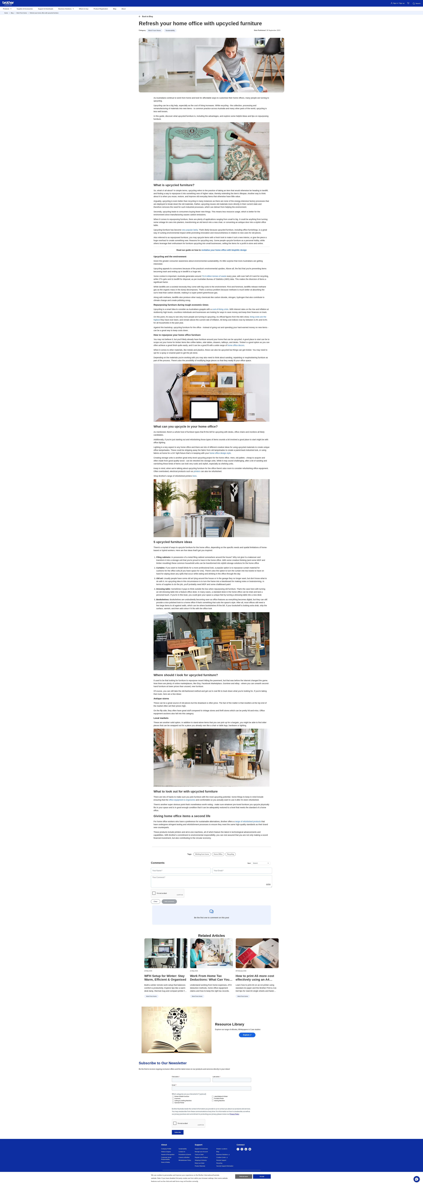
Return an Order (199, 1163)
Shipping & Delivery (201, 1160)
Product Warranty (200, 1166)
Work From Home (21, 13)
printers (197, 471)
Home (6, 13)
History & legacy (166, 1151)
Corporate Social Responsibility (166, 1158)
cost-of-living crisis (220, 309)
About (124, 9)
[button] (417, 1179)
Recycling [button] (230, 854)
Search (418, 3)
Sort (249, 863)
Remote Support (221, 1160)
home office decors (235, 345)
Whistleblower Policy (185, 1160)
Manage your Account (201, 1151)
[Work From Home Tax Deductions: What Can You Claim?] (211, 953)
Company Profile (166, 1149)
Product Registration (101, 9)
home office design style (220, 453)
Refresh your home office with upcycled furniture (44, 13)
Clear (155, 901)
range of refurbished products (248, 821)
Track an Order (199, 1154)
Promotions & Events (185, 1154)
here (195, 476)
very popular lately (190, 230)
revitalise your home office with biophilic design (224, 250)
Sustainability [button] (170, 30)
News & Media (165, 1162)
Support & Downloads (45, 9)
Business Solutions (222, 1154)
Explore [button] (246, 1035)
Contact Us (182, 1151)
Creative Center (221, 1157)
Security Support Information (224, 1166)
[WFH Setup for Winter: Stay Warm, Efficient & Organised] (165, 953)
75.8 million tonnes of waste (214, 276)
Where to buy (83, 9)
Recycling (219, 1163)
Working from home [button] (202, 854)
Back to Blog (147, 16)
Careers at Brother (184, 1157)
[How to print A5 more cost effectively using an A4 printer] (257, 953)
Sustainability (183, 1149)
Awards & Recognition (167, 1154)
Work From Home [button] (154, 30)
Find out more (243, 1176)
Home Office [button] (218, 854)
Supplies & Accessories (25, 9)
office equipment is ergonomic (182, 800)
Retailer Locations (221, 1149)
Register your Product (201, 1157)
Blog (114, 9)
